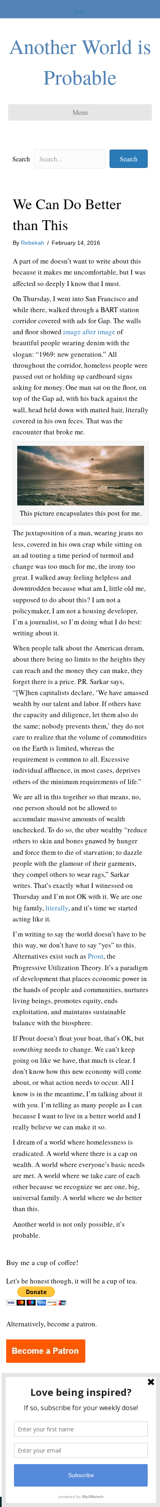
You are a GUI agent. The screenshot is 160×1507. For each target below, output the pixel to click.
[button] (129, 159)
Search (21, 158)
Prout (95, 956)
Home (80, 11)
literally (57, 907)
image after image (89, 331)
